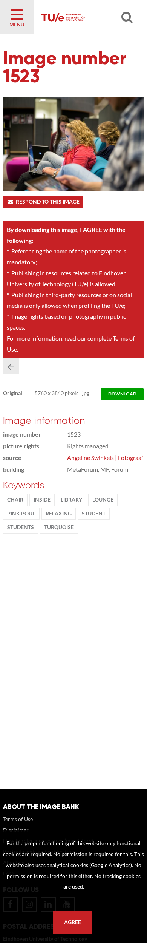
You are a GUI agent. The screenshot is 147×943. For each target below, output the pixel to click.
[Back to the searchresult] (11, 366)
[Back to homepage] (85, 17)
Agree (72, 922)
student (94, 514)
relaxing (59, 514)
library (71, 500)
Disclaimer (16, 830)
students (20, 527)
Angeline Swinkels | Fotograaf (105, 457)
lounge (102, 500)
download (122, 394)
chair (15, 500)
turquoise (59, 527)
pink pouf (21, 514)
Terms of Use (18, 819)
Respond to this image (48, 202)
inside (42, 500)
